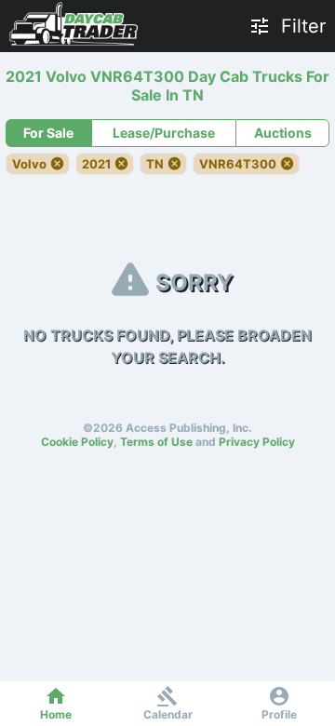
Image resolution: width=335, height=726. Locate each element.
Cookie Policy (77, 442)
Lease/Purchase (164, 133)
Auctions (283, 133)
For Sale (48, 133)
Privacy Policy (257, 442)
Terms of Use (156, 442)
